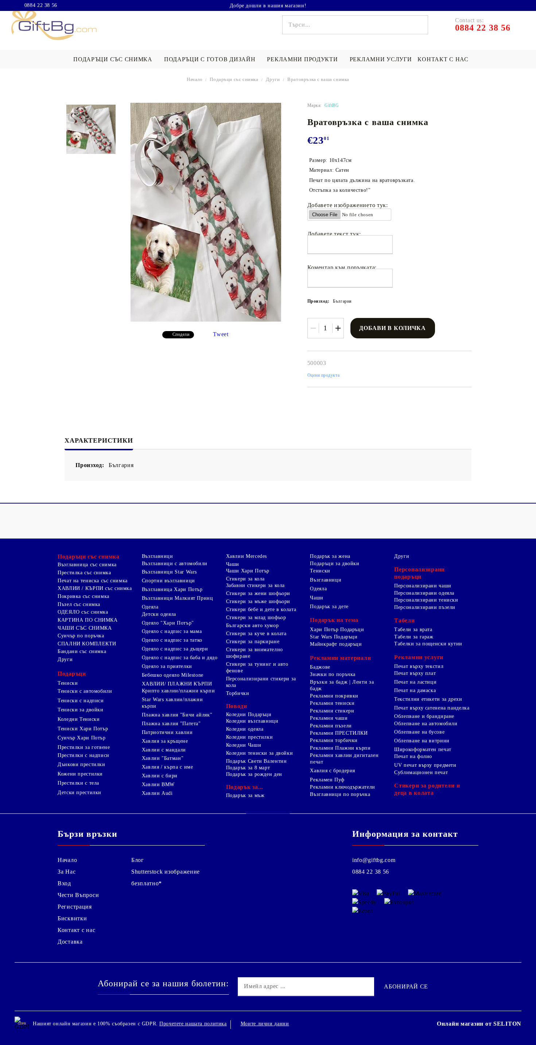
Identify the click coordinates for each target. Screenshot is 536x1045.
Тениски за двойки (81, 709)
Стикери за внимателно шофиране (254, 653)
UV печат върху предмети (425, 765)
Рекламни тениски (332, 703)
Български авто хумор (252, 625)
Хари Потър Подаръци (337, 629)
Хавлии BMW (158, 784)
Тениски (68, 683)
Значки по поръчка (333, 674)
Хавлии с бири (160, 775)
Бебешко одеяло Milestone (172, 675)
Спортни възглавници (168, 580)
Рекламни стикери (332, 711)
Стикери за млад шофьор (256, 617)
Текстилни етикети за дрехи (428, 699)
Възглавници (157, 556)
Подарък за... (244, 787)
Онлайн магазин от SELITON (479, 1024)
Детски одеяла (159, 614)
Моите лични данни (265, 1023)
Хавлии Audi (157, 793)
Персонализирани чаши (422, 585)
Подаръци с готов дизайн (210, 59)
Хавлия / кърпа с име (167, 767)
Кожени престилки (80, 774)
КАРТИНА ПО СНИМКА (88, 620)
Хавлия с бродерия (332, 770)
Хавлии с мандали (164, 750)
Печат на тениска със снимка (93, 580)
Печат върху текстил (418, 666)
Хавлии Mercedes (246, 556)
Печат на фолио (413, 756)
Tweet (221, 334)
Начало (195, 79)
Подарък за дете (329, 606)
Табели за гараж (413, 637)
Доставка (70, 942)
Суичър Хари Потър (82, 738)
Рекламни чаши (328, 718)
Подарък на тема (334, 620)
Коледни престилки (249, 737)
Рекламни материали (340, 658)
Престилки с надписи (83, 755)
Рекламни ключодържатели (342, 787)
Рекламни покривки (334, 696)
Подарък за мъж (245, 795)
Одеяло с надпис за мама (172, 631)
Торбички (237, 693)
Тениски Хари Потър (83, 728)
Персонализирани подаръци (419, 573)
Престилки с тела (78, 783)
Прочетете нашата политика (193, 1023)
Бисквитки (72, 918)
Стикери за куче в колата (256, 633)
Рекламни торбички (334, 740)
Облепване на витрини (422, 740)
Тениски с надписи (81, 700)
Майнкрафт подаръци (336, 644)
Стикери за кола (245, 579)
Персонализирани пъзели (424, 607)
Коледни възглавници (252, 721)
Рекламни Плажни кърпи (340, 748)
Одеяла (150, 607)
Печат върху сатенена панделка (431, 708)
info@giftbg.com (374, 860)
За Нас (66, 872)
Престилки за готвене (84, 747)
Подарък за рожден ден (254, 774)
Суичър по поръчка (81, 635)
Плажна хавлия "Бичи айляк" (177, 715)
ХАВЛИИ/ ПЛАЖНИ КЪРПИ (177, 684)
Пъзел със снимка (79, 604)
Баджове (320, 667)
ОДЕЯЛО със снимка (83, 612)
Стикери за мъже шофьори (258, 601)
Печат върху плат (415, 673)
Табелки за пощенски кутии (428, 643)
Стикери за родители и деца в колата (427, 789)
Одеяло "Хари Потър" (168, 623)
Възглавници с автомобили (174, 563)
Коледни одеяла (245, 729)
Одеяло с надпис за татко (172, 640)
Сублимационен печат (421, 772)
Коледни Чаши (243, 745)
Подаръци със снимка (112, 59)
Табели (404, 620)
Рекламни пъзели (330, 726)
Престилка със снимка (84, 572)
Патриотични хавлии (167, 732)
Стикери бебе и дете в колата (261, 609)
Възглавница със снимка (87, 564)
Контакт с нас (442, 59)
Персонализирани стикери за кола (261, 682)
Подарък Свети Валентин (256, 761)
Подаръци (72, 674)
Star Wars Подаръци (333, 637)
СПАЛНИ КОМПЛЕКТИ (87, 643)
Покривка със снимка (83, 596)
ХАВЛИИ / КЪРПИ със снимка (95, 588)
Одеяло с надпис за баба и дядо (180, 657)
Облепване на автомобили (426, 723)
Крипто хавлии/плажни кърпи (178, 691)
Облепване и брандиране (424, 716)
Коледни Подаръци (249, 714)
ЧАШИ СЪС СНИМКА (85, 628)
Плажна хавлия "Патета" (171, 723)
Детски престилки (79, 792)
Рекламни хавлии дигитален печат (344, 759)
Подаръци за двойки (334, 563)
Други (273, 79)
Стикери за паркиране (253, 641)
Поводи (236, 706)
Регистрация (75, 907)
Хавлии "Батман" (162, 758)
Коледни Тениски (79, 719)
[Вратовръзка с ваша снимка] (91, 129)
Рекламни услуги (381, 59)
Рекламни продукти (302, 59)
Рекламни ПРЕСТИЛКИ (339, 733)
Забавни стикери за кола (255, 585)
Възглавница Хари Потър (172, 589)
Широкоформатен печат (422, 749)
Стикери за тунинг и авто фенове (257, 667)
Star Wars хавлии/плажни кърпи (172, 703)
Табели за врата (413, 629)
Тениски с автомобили (85, 691)
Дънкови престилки (81, 764)
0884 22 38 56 (40, 5)
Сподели (181, 334)
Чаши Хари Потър (247, 571)
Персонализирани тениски (426, 600)
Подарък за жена (330, 556)
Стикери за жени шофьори (258, 593)
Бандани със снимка (82, 651)
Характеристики (99, 440)
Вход (64, 883)
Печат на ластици (415, 682)
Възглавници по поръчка (340, 794)
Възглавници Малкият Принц (177, 598)
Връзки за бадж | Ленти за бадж (342, 685)
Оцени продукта (323, 375)
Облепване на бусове (419, 732)
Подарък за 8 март (248, 767)
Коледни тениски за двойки (259, 753)
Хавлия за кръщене (165, 741)
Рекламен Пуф (327, 779)
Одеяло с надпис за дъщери (175, 649)
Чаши (233, 564)
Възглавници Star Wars (169, 572)
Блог (137, 860)
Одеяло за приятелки (167, 666)
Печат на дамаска (415, 690)
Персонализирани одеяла (424, 593)
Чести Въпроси (78, 895)
